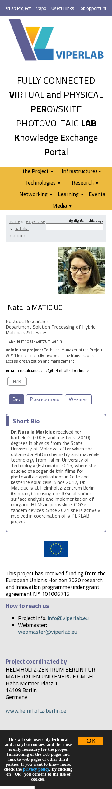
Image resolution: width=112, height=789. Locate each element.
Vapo (41, 8)
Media (62, 205)
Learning (71, 194)
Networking (36, 194)
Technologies (43, 182)
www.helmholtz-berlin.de (36, 710)
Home (14, 221)
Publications (44, 399)
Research (85, 182)
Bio (16, 399)
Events (97, 194)
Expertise (35, 221)
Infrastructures (82, 171)
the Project (38, 171)
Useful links (62, 8)
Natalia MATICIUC (19, 232)
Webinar (78, 399)
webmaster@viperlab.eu (47, 631)
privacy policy (36, 769)
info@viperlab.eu (68, 618)
